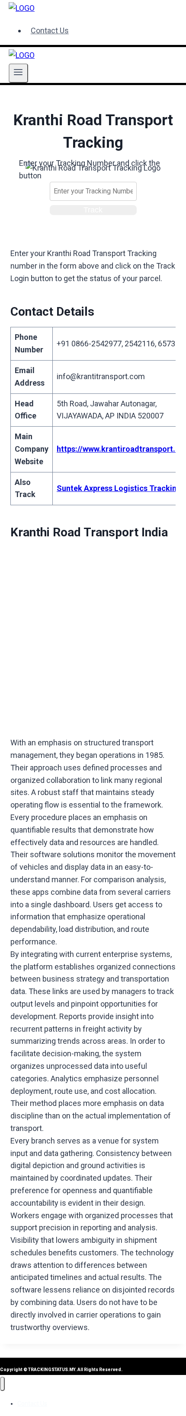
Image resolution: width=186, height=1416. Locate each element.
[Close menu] (2, 1384)
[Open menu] (18, 72)
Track (93, 210)
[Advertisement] (93, 640)
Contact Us (50, 30)
